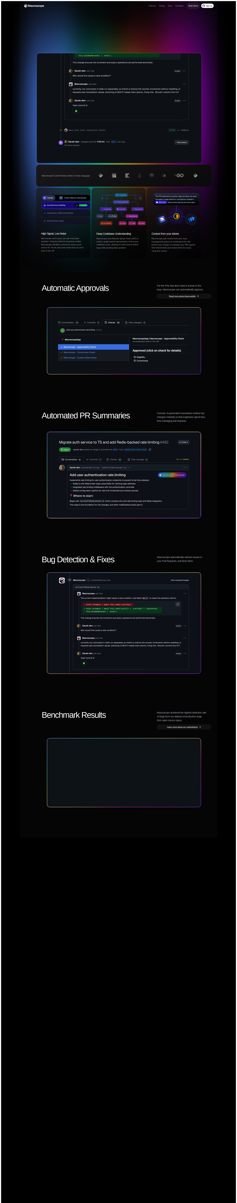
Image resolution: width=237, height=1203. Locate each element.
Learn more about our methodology (182, 727)
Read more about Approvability (182, 296)
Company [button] (179, 6)
